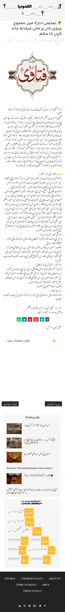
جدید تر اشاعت (53, 403)
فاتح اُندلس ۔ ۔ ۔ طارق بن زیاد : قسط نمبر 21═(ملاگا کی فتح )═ (39, 440)
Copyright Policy (32, 578)
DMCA (45, 584)
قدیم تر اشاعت (10, 403)
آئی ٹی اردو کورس (15, 510)
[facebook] (44, 605)
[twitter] (40, 605)
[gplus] (34, 605)
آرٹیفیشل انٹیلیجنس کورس (20, 529)
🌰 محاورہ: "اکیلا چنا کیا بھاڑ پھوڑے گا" (38, 474)
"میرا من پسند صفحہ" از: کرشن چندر (37, 424)
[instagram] (24, 605)
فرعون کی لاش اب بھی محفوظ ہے (37, 453)
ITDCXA (13, 548)
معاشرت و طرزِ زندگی (24, 40)
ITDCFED (36, 558)
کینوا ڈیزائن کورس (16, 520)
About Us (54, 578)
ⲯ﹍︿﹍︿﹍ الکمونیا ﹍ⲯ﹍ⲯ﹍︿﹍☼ (32, 10)
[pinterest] (29, 605)
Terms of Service (26, 584)
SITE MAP (10, 578)
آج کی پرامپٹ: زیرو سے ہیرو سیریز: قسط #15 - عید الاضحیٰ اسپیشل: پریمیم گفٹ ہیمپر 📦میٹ (32, 490)
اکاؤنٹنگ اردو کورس (37, 548)
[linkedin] (20, 605)
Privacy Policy (32, 590)
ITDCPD (35, 539)
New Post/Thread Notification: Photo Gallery (29, 467)
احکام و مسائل (38, 40)
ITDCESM (14, 539)
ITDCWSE (14, 558)
